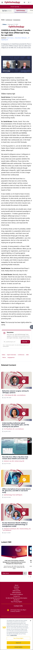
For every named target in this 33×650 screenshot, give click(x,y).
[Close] (30, 620)
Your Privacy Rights (16, 602)
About (16, 585)
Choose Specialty (15, 6)
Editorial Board (16, 592)
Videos (3, 354)
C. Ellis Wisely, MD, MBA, (10, 395)
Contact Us (16, 596)
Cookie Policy (13, 635)
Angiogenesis (11, 357)
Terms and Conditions (16, 594)
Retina (4, 357)
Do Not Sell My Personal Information (16, 598)
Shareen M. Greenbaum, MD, (11, 528)
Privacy (16, 589)
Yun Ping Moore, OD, (9, 429)
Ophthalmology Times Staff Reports (13, 495)
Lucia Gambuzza (21, 395)
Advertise (16, 587)
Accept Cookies (18, 647)
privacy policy (6, 346)
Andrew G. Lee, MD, (9, 461)
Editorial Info (16, 591)
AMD (27, 354)
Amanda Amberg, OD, (25, 528)
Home (2, 20)
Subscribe (24, 341)
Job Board (16, 600)
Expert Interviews (11, 354)
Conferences (9, 20)
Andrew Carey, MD (19, 461)
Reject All (18, 642)
